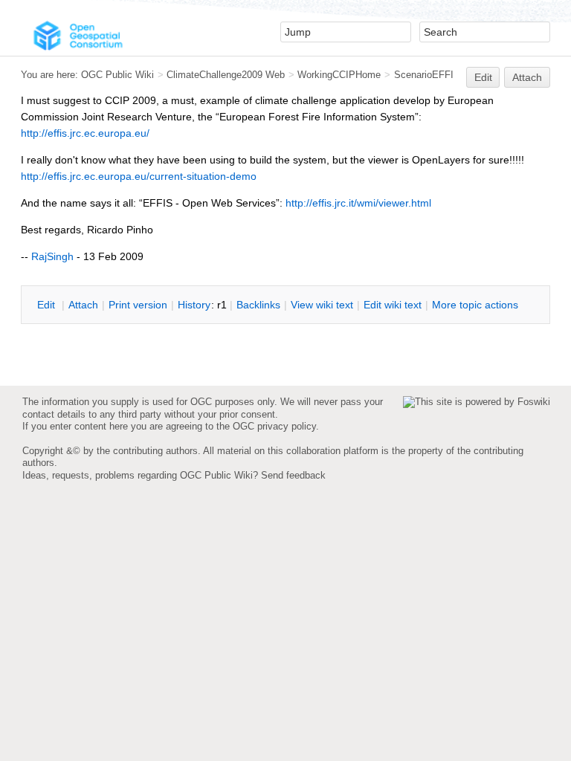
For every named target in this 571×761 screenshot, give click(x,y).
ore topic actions (475, 305)
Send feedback (293, 475)
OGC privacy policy (274, 426)
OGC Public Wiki (117, 74)
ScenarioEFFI (424, 74)
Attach (527, 77)
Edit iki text (393, 305)
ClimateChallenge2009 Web (226, 74)
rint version (138, 305)
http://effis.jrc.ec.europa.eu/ (85, 133)
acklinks (258, 305)
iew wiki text (322, 305)
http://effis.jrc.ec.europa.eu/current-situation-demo (139, 176)
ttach (83, 305)
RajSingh (52, 256)
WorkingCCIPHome (339, 74)
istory (194, 305)
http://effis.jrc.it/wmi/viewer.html (358, 203)
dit (47, 305)
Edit (483, 77)
